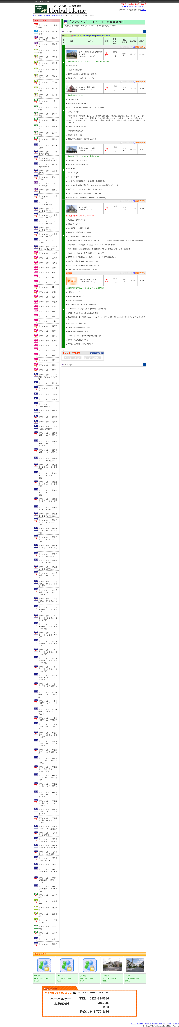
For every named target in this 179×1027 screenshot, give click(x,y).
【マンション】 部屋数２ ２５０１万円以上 (47, 515)
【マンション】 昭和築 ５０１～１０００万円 (48, 853)
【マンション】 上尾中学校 (47, 102)
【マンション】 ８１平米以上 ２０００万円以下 (47, 601)
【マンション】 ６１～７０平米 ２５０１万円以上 (47, 643)
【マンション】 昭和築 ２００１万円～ (48, 834)
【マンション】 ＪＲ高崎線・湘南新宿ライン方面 (47, 377)
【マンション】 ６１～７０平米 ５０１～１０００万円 (47, 678)
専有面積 (85, 36)
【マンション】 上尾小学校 (47, 52)
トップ (35, 15)
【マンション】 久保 (47, 297)
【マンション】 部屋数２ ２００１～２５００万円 (47, 522)
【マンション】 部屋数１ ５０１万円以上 (47, 568)
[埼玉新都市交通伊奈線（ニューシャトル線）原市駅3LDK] (139, 47)
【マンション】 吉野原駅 (47, 412)
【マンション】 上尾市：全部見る (47, 185)
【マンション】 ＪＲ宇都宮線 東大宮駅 (47, 428)
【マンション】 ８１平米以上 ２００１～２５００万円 (47, 592)
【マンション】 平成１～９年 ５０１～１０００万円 (47, 820)
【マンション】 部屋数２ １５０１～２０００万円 (47, 531)
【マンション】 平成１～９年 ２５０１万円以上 (47, 786)
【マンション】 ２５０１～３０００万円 (47, 223)
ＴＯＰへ (36, 2)
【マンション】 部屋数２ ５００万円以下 (47, 555)
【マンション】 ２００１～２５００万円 (47, 216)
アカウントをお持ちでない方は (132, 10)
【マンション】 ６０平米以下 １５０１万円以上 (47, 695)
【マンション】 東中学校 (47, 128)
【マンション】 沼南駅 (47, 422)
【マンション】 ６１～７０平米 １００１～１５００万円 (47, 669)
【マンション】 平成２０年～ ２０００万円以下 (47, 752)
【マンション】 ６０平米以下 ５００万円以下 (47, 719)
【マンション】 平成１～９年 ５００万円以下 (47, 828)
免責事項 (148, 1024)
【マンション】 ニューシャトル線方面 (47, 405)
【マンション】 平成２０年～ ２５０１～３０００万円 (47, 735)
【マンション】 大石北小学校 (47, 921)
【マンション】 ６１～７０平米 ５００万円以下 (47, 686)
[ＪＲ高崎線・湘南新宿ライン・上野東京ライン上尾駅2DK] (139, 82)
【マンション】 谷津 (47, 370)
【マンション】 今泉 (47, 939)
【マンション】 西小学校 (47, 909)
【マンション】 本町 (47, 355)
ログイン (142, 2)
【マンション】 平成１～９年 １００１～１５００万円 (47, 812)
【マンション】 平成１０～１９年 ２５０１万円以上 (47, 761)
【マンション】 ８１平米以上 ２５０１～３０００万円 (47, 584)
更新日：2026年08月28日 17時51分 (133, 4)
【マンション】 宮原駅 (47, 399)
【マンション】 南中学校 (47, 140)
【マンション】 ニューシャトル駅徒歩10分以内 (47, 159)
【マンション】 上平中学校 (47, 934)
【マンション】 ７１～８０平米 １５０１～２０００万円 (47, 626)
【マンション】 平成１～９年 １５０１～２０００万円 (47, 803)
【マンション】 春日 (47, 277)
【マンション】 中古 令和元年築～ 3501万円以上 (47, 889)
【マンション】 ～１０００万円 (47, 197)
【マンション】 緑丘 (47, 360)
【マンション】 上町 (47, 282)
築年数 (92, 36)
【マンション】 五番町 (47, 307)
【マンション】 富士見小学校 (47, 64)
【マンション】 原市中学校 (47, 115)
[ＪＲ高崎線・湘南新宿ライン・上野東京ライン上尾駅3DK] (139, 143)
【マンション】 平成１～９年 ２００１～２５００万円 (47, 795)
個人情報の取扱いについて (161, 1024)
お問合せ (140, 1024)
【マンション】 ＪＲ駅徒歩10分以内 (47, 153)
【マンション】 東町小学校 (47, 915)
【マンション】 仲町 (47, 316)
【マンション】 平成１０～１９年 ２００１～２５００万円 (47, 769)
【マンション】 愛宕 (47, 268)
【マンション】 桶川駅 (47, 383)
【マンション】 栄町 (47, 311)
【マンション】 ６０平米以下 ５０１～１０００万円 (47, 712)
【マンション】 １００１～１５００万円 (47, 204)
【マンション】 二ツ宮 (47, 346)
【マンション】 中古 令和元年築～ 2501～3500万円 (47, 880)
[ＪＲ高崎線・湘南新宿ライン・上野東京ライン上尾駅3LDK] (139, 273)
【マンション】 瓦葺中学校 (47, 134)
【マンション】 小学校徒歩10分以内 (47, 166)
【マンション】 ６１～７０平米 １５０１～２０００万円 (47, 660)
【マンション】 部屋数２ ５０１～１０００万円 (47, 548)
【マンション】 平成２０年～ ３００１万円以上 (47, 726)
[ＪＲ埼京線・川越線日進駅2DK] (139, 202)
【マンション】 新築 (47, 864)
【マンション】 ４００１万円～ (47, 242)
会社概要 (176, 1024)
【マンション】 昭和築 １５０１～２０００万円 (48, 840)
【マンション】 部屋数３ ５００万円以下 (47, 509)
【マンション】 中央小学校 (47, 58)
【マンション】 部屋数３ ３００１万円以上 (47, 460)
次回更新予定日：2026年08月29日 (134, 6)
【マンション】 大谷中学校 (47, 896)
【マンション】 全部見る (47, 191)
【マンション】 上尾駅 (47, 394)
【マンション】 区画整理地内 (47, 172)
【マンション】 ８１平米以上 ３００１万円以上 (47, 575)
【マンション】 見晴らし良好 (47, 147)
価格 (75, 36)
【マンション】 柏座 (47, 272)
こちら (143, 10)
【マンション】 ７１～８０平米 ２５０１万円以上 (47, 609)
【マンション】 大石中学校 (47, 109)
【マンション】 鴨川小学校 (47, 90)
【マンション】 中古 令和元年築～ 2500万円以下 (47, 872)
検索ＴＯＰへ (45, 2)
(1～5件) (69, 32)
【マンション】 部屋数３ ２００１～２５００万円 (47, 475)
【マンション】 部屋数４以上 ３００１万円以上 (47, 435)
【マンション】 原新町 (47, 944)
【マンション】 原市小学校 (47, 71)
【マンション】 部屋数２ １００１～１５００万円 (47, 539)
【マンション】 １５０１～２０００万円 (79, 15)
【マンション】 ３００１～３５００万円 (47, 229)
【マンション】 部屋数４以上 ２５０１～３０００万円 (47, 444)
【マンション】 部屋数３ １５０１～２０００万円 (47, 484)
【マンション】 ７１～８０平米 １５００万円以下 (47, 635)
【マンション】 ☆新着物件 (47, 26)
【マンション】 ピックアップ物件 (47, 39)
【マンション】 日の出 (47, 336)
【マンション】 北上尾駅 (47, 389)
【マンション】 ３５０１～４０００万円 (47, 235)
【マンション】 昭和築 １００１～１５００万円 (48, 847)
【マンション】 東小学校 (47, 83)
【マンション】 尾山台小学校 (47, 77)
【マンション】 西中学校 (47, 121)
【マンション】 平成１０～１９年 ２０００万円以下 (47, 778)
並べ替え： (66, 35)
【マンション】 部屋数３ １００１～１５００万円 (47, 493)
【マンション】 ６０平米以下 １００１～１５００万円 (47, 703)
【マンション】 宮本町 (47, 365)
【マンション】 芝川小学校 (47, 96)
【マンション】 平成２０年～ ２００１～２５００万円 (47, 743)
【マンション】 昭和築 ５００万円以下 (48, 859)
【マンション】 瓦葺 (47, 292)
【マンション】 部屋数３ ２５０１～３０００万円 (47, 467)
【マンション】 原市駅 (47, 417)
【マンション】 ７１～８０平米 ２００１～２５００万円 (47, 618)
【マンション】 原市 (47, 331)
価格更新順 (106, 36)
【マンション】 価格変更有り (47, 33)
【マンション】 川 (46, 287)
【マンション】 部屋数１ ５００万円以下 (47, 562)
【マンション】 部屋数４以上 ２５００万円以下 (47, 452)
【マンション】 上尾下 (47, 253)
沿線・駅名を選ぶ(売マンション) (50, 15)
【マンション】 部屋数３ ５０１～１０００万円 (47, 501)
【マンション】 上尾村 (47, 258)
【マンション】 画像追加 (47, 45)
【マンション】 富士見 (47, 341)
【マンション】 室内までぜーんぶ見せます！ (47, 248)
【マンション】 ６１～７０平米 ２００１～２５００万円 (47, 652)
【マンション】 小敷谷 (47, 302)
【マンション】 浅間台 (47, 263)
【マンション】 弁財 (47, 350)
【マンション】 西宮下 (47, 326)
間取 (79, 36)
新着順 (98, 36)
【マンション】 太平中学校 (47, 928)
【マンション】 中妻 (47, 321)
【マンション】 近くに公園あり (47, 178)
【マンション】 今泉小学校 (47, 902)
